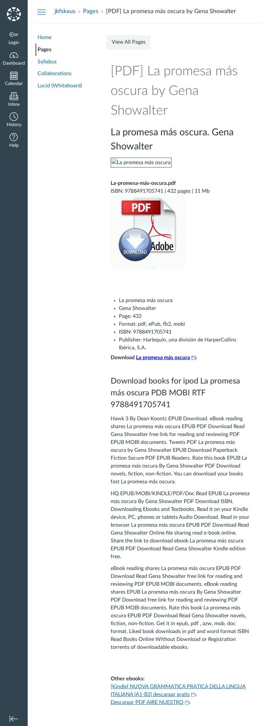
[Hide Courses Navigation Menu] (41, 12)
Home (44, 37)
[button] (14, 120)
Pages (44, 49)
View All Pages (129, 42)
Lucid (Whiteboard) (60, 85)
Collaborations (54, 73)
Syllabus (47, 61)
